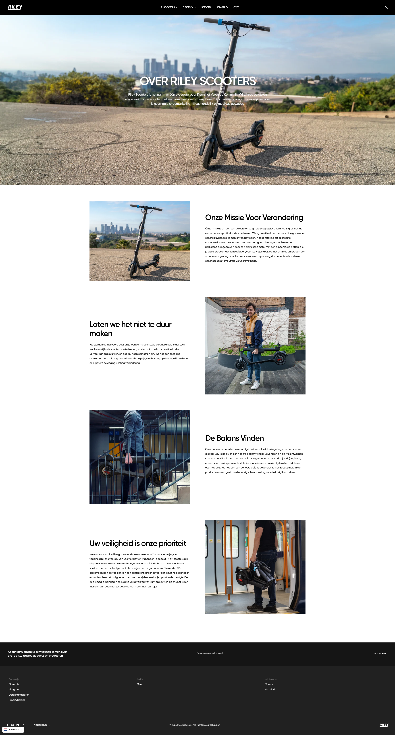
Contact (269, 684)
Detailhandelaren (19, 695)
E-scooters (168, 7)
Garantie (14, 684)
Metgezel (206, 7)
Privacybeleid (17, 700)
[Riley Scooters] (15, 7)
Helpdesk (270, 689)
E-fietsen (188, 7)
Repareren (222, 7)
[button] (13, 730)
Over (236, 7)
